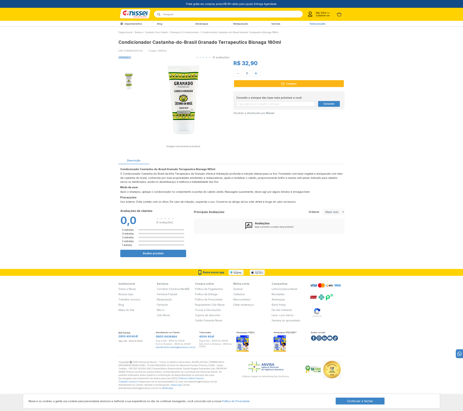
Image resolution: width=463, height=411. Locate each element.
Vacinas (276, 23)
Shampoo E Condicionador (185, 32)
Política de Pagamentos (209, 288)
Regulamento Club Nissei (210, 304)
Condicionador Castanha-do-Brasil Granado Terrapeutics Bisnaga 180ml (240, 32)
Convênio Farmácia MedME (173, 288)
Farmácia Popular (167, 294)
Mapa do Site (126, 309)
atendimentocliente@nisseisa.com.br (176, 347)
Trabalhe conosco (129, 299)
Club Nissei (163, 315)
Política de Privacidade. (236, 401)
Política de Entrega (206, 294)
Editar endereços (243, 304)
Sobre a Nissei (127, 288)
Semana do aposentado (286, 320)
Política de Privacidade (208, 299)
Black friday (279, 304)
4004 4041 (206, 336)
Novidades (278, 294)
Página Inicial (125, 32)
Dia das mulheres (282, 309)
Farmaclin (162, 304)
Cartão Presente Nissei (208, 320)
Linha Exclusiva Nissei (284, 288)
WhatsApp (167, 388)
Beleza (138, 32)
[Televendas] (459, 353)
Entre (323, 12)
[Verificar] (317, 311)
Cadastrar (239, 294)
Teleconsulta (317, 23)
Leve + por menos (283, 315)
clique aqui (176, 384)
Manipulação (240, 23)
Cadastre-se (323, 15)
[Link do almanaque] (242, 342)
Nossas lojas (125, 294)
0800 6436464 (166, 336)
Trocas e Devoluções (208, 309)
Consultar (329, 103)
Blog (159, 23)
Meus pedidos (241, 299)
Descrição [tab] (133, 160)
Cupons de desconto (207, 315)
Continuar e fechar (360, 401)
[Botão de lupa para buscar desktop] (157, 13)
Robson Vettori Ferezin (192, 378)
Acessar (238, 288)
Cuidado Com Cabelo (156, 32)
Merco (161, 309)
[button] (128, 80)
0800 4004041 (128, 336)
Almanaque (201, 23)
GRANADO (124, 57)
